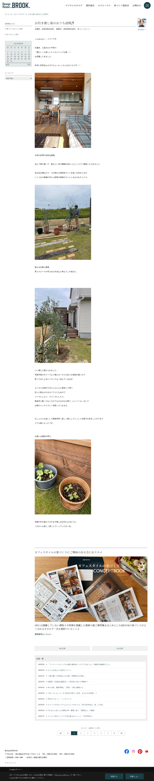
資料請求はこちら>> (43, 634)
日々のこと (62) (12, 34)
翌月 (29, 64)
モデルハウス (104, 5)
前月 (7, 64)
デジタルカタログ (73, 5)
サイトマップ (11, 763)
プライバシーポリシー (62, 775)
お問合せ (136, 5)
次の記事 (120, 648)
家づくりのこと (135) (15, 29)
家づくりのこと (84, 29)
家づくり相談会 (121, 5)
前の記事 (62, 648)
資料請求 (90, 5)
